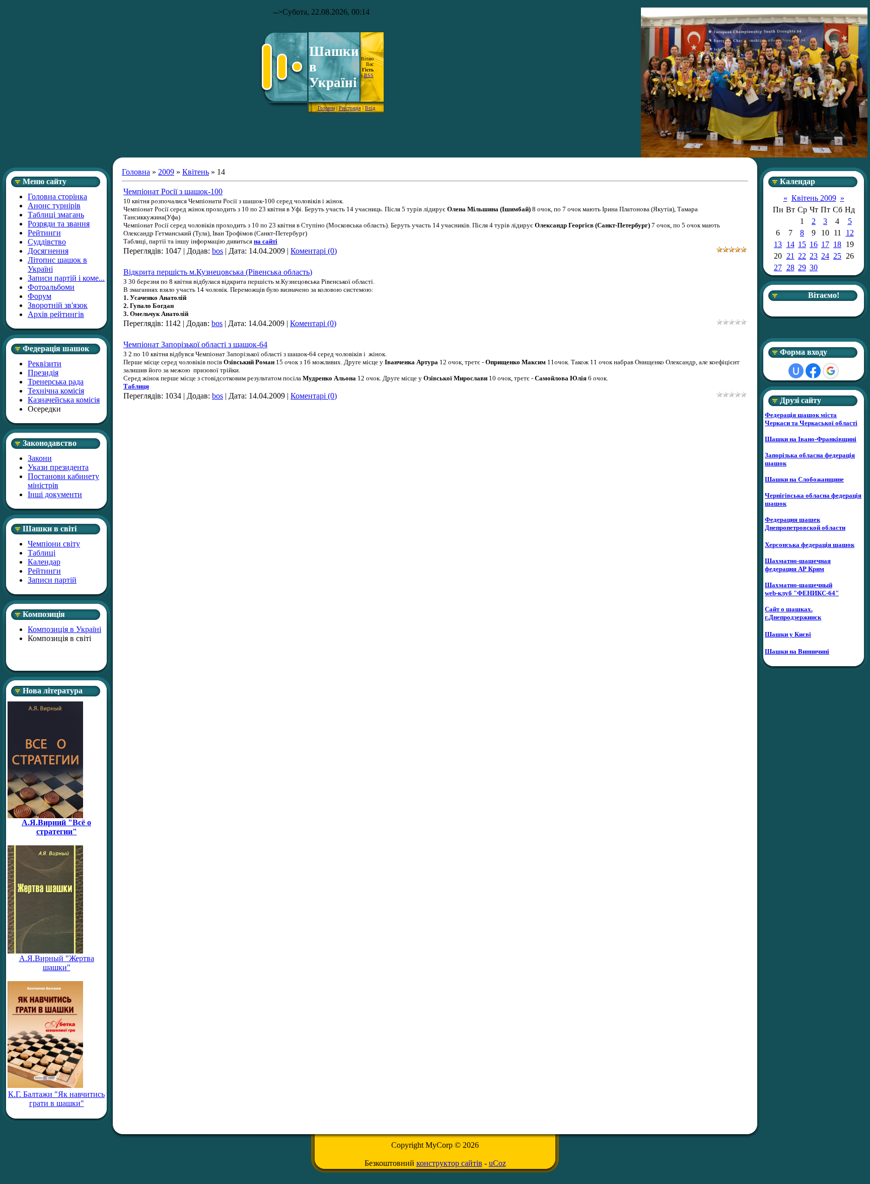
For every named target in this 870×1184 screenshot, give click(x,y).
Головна (326, 108)
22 (802, 256)
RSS (369, 75)
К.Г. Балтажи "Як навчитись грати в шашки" (56, 1099)
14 (790, 244)
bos (217, 251)
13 (778, 244)
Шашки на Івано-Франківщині (810, 439)
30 (814, 267)
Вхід (370, 108)
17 (825, 244)
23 (814, 256)
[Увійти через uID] (796, 370)
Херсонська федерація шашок (809, 544)
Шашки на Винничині (797, 651)
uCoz (497, 1163)
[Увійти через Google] (831, 371)
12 (850, 232)
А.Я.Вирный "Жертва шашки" (56, 963)
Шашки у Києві (788, 634)
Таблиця (136, 386)
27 (778, 267)
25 (837, 256)
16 (814, 244)
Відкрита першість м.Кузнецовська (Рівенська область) (217, 272)
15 (802, 244)
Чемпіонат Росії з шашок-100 (173, 191)
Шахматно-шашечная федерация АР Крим (798, 565)
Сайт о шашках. (789, 609)
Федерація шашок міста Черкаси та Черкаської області (811, 419)
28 (790, 267)
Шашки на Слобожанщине (804, 479)
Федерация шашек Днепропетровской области (805, 523)
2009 (166, 172)
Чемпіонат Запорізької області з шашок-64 (195, 344)
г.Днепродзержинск (793, 617)
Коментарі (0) (314, 251)
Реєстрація (350, 108)
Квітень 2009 (813, 198)
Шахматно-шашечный (798, 585)
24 (825, 256)
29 (802, 267)
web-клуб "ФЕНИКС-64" (802, 593)
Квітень (195, 172)
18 (837, 244)
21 (790, 256)
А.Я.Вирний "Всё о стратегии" (56, 827)
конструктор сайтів (449, 1163)
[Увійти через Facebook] (813, 370)
